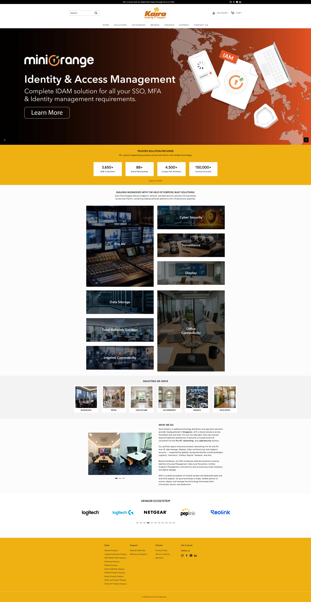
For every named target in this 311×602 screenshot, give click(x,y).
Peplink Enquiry (110, 565)
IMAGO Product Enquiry (114, 573)
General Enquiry (111, 550)
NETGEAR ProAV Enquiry (115, 558)
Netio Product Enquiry (114, 576)
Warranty (159, 558)
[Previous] (4, 139)
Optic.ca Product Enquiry (115, 580)
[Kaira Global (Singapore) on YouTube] (191, 555)
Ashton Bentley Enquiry (114, 569)
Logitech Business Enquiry (115, 554)
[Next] (306, 139)
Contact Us (201, 25)
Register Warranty (137, 550)
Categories (139, 25)
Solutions (120, 25)
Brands (155, 25)
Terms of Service (163, 554)
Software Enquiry (111, 561)
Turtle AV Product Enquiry (115, 584)
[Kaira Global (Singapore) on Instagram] (182, 555)
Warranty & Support (138, 554)
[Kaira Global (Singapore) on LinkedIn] (195, 555)
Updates (169, 25)
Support (184, 25)
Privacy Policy (162, 550)
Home (106, 25)
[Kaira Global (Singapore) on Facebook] (186, 555)
